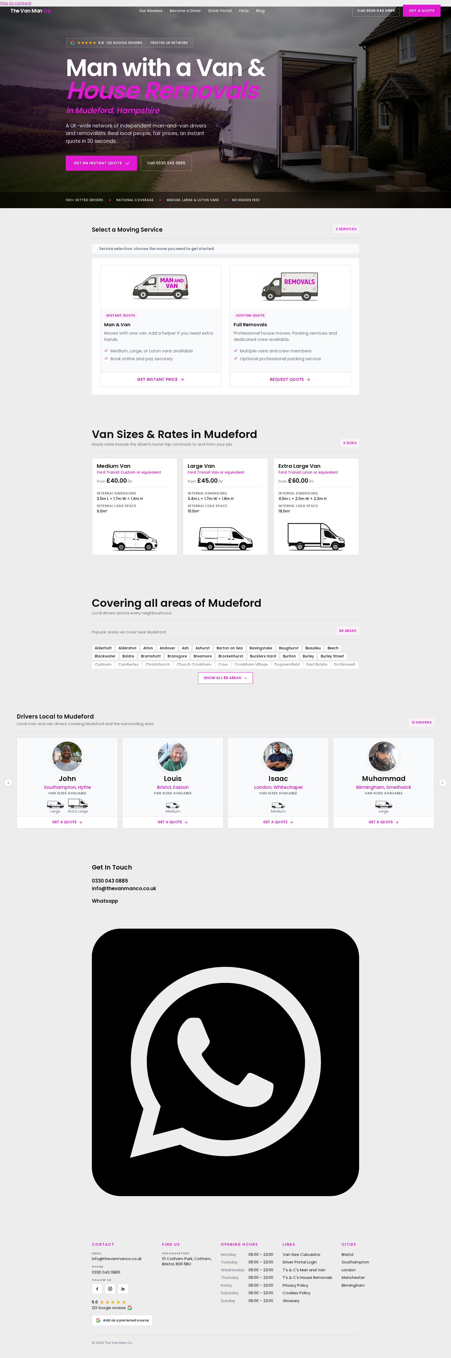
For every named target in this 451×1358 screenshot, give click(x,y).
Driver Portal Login (300, 1262)
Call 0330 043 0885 (376, 10)
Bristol (347, 1254)
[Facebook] (97, 1289)
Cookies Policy (296, 1293)
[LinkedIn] (123, 1289)
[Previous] (8, 782)
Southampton (355, 1262)
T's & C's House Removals (307, 1277)
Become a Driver (185, 10)
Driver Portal (220, 10)
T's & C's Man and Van (304, 1270)
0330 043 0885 (106, 1272)
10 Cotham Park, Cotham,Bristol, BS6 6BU (186, 1261)
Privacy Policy (295, 1285)
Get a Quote (422, 10)
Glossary (291, 1300)
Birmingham (353, 1285)
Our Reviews (150, 10)
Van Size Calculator (302, 1254)
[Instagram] (110, 1289)
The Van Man (30, 10)
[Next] (442, 782)
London (349, 1270)
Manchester (353, 1277)
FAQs (244, 10)
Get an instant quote (98, 163)
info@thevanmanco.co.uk (116, 1258)
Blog (260, 10)
